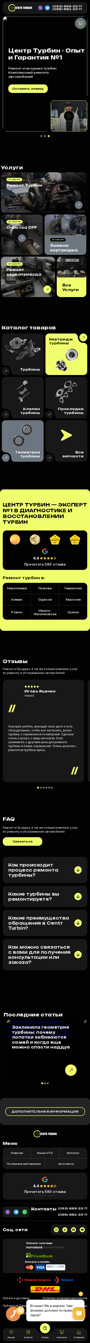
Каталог (73, 1153)
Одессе (45, 599)
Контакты (66, 1163)
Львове (45, 588)
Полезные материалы (24, 1163)
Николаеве (17, 588)
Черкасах (73, 588)
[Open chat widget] (78, 1313)
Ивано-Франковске (45, 612)
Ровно (16, 612)
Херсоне (73, 599)
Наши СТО (45, 1153)
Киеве (16, 599)
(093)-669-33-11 (67, 6)
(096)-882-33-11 (67, 9)
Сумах (73, 612)
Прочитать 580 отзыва (45, 564)
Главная (17, 1153)
